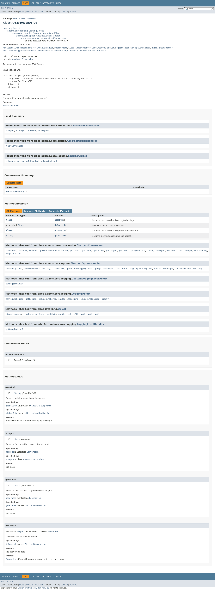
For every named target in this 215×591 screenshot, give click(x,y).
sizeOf (105, 299)
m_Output (21, 130)
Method (39, 12)
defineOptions (32, 268)
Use (32, 3)
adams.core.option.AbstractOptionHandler (38, 36)
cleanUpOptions (14, 268)
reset (150, 250)
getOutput (98, 250)
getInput (74, 250)
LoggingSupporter (124, 48)
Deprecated (48, 3)
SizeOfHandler (58, 51)
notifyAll (73, 314)
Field (21, 12)
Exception (53, 532)
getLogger (31, 299)
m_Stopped (43, 130)
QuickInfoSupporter (162, 48)
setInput (160, 250)
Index (58, 3)
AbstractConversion (38, 51)
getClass (39, 314)
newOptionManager (163, 268)
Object (21, 225)
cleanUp (23, 250)
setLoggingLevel (14, 284)
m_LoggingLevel (49, 161)
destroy (46, 268)
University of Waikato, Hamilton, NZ (33, 588)
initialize (121, 268)
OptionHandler (142, 48)
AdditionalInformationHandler (19, 48)
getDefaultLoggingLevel (79, 268)
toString (197, 268)
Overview (5, 3)
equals (17, 314)
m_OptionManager (14, 146)
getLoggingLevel (47, 299)
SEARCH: (179, 9)
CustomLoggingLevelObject (89, 278)
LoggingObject (77, 156)
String (9, 235)
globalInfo (60, 235)
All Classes (7, 8)
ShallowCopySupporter (14, 51)
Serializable (99, 51)
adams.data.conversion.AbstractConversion (43, 38)
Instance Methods (34, 211)
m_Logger (10, 161)
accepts (59, 220)
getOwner (124, 250)
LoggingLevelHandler (103, 48)
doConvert (60, 225)
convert (33, 250)
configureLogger (14, 299)
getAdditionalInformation (54, 250)
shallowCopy (185, 250)
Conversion (85, 51)
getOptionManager (104, 268)
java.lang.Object (11, 28)
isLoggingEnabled (90, 299)
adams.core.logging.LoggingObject (25, 31)
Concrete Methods (59, 211)
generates (60, 230)
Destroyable (60, 48)
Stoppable (72, 51)
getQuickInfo (138, 250)
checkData (11, 250)
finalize (28, 314)
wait (83, 314)
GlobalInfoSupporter (79, 48)
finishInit (58, 268)
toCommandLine (183, 268)
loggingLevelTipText (141, 268)
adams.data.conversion (25, 18)
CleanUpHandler (45, 48)
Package (16, 3)
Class (9, 220)
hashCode (51, 314)
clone (9, 314)
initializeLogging (68, 299)
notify (61, 314)
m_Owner (32, 130)
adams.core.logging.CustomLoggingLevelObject (36, 33)
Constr (29, 12)
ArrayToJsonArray (15, 191)
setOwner (172, 250)
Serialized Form (11, 105)
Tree (38, 3)
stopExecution (13, 253)
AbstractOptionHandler (82, 140)
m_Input (10, 130)
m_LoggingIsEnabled (27, 161)
